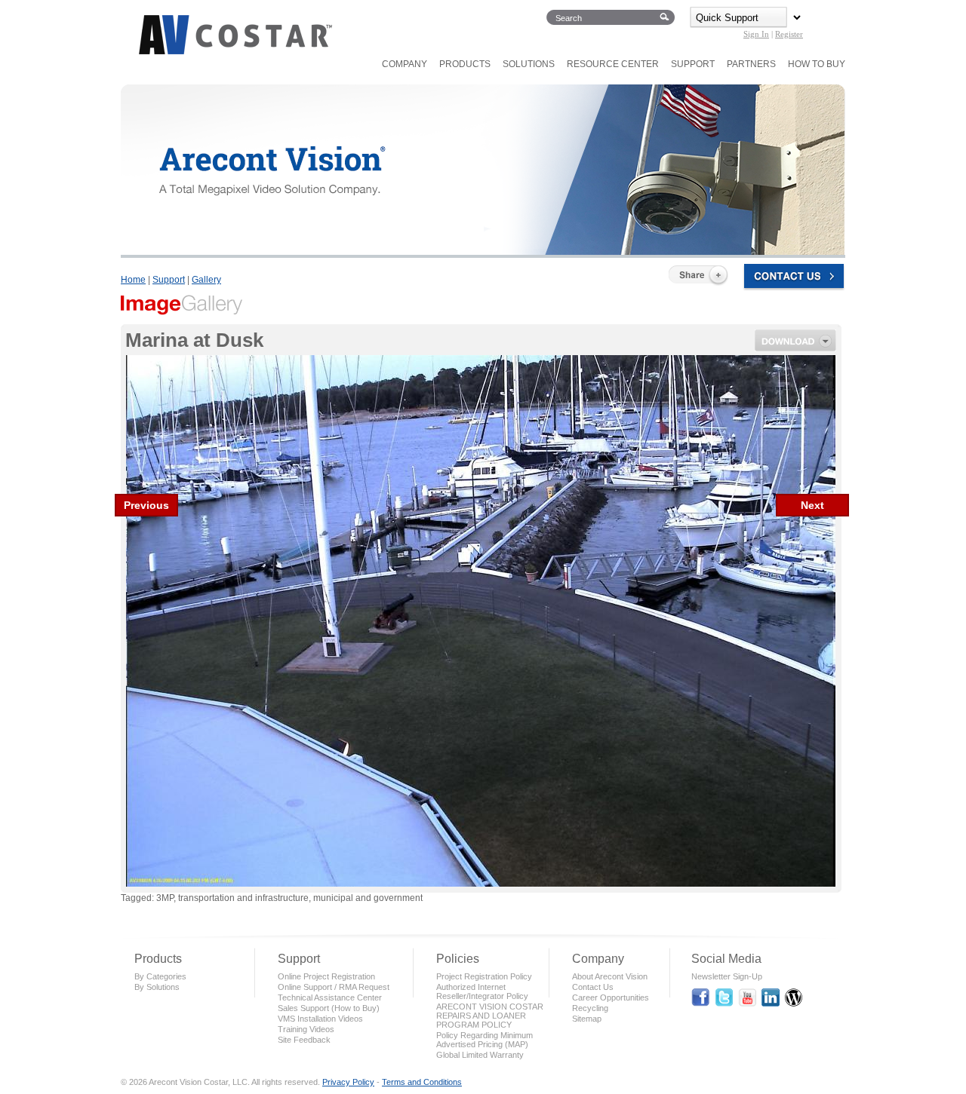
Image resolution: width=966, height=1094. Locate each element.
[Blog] (793, 999)
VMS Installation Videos (320, 1018)
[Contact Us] (790, 279)
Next (812, 505)
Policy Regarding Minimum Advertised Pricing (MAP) (484, 1040)
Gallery (206, 279)
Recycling (590, 1008)
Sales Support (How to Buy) (329, 1008)
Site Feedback (304, 1039)
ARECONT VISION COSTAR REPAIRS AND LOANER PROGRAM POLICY (489, 1015)
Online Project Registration (326, 976)
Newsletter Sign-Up (726, 976)
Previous (146, 505)
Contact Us (593, 986)
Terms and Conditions (422, 1081)
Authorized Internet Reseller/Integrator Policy (482, 991)
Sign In (756, 33)
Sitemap (586, 1018)
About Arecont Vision (610, 976)
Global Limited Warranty (480, 1054)
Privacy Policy (348, 1081)
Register (789, 33)
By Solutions (157, 986)
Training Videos (306, 1029)
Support (168, 279)
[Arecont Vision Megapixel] (234, 52)
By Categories (160, 976)
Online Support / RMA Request (333, 986)
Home (133, 279)
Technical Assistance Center (330, 997)
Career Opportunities (610, 997)
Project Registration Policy (484, 976)
